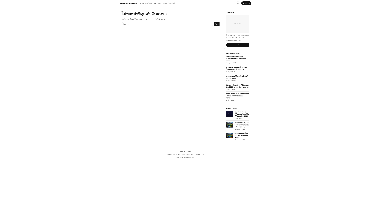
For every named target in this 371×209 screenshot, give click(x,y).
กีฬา (155, 3)
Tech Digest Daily (187, 154)
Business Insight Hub (173, 154)
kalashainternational (128, 3)
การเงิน (141, 3)
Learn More (238, 45)
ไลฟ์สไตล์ (171, 3)
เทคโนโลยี (148, 3)
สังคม (165, 3)
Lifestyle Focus (199, 154)
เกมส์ (159, 3)
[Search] (238, 3)
